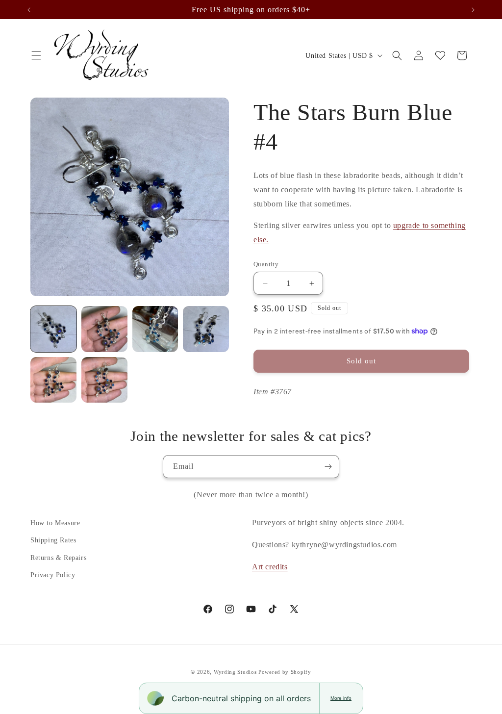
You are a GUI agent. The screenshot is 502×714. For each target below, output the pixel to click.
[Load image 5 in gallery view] (53, 380)
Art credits (270, 566)
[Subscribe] (328, 466)
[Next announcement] (473, 9)
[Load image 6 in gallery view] (104, 380)
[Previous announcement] (29, 9)
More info (340, 698)
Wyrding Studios (235, 672)
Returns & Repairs (58, 557)
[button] (36, 55)
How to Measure (55, 523)
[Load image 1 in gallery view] (53, 329)
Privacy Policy (52, 575)
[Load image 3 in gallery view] (155, 329)
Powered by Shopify (284, 672)
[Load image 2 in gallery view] (104, 329)
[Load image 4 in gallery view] (206, 329)
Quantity (265, 264)
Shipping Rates (53, 540)
